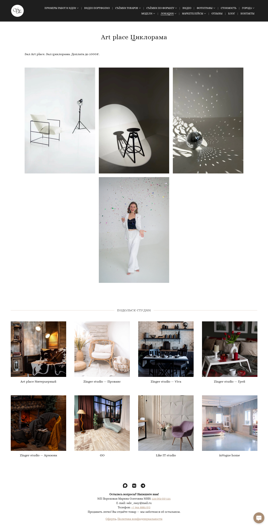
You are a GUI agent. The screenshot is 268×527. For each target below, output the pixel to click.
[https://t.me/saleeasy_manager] (143, 485)
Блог (231, 13)
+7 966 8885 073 (140, 507)
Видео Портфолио (97, 8)
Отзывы (217, 13)
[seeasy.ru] (17, 10)
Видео (186, 8)
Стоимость (228, 8)
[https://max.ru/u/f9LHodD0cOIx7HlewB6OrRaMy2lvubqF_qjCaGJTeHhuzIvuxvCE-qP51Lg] (125, 485)
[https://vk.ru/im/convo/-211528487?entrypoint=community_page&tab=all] (134, 485)
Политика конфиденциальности (139, 518)
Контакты (247, 13)
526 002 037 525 (161, 498)
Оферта (111, 518)
